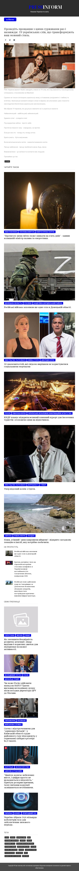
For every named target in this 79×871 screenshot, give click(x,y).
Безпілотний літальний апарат (25, 843)
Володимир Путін (13, 675)
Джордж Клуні (47, 360)
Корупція (9, 767)
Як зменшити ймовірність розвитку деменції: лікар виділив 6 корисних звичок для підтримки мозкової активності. (21, 644)
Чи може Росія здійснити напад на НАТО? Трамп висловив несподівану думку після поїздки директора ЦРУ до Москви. (20, 688)
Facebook (21, 720)
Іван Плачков (11, 232)
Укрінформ (10, 720)
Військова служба (13, 724)
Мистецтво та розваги (15, 360)
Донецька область (13, 303)
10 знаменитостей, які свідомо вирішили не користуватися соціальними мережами (36, 365)
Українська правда (31, 849)
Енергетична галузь (45, 232)
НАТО (26, 852)
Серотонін (9, 635)
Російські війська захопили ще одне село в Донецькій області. (37, 307)
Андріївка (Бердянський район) (48, 303)
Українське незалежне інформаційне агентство (49, 413)
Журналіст (33, 485)
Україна (8, 813)
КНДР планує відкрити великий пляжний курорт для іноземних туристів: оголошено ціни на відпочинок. (39, 418)
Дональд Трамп (12, 679)
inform (45, 7)
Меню (11, 19)
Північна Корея (19, 413)
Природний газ (29, 813)
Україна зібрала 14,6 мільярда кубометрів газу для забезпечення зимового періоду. (20, 821)
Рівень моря (19, 536)
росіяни (28, 303)
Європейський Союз (23, 846)
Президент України (10, 846)
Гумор (43, 485)
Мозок (20, 635)
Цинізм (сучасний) (13, 771)
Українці (22, 840)
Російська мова (9, 852)
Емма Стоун (33, 360)
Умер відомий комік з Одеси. (20, 488)
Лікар (27, 635)
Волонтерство (22, 767)
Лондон (30, 536)
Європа (8, 536)
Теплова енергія (26, 232)
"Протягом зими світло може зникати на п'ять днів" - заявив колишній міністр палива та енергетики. (37, 237)
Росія (7, 413)
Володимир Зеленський (11, 840)
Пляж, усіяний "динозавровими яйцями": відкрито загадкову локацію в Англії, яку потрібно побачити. (37, 541)
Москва (21, 849)
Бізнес (17, 813)
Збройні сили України (11, 849)
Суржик (7, 161)
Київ (29, 837)
